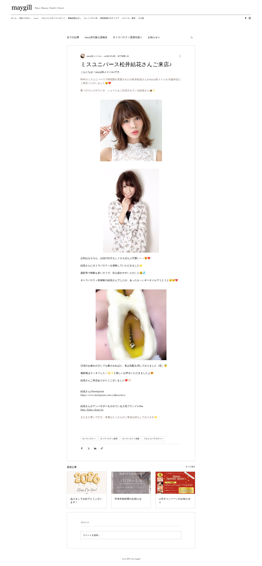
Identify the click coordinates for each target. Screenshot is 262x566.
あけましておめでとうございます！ (86, 500)
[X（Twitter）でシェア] (88, 448)
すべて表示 (190, 466)
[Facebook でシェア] (82, 448)
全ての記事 (73, 37)
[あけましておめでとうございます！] (86, 483)
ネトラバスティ (89, 438)
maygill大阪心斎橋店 (96, 37)
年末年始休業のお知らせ (128, 498)
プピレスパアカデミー (153, 438)
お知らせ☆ (154, 37)
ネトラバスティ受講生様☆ (127, 37)
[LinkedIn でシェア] (95, 448)
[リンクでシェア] (102, 448)
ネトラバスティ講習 (108, 438)
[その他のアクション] (179, 56)
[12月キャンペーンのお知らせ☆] (175, 483)
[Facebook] (245, 18)
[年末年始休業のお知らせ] (131, 483)
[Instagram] (249, 18)
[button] (191, 37)
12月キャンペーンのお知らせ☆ (174, 500)
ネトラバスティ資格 (130, 438)
